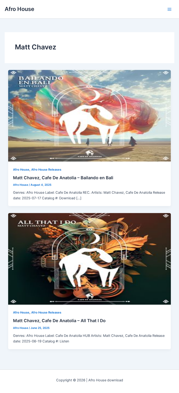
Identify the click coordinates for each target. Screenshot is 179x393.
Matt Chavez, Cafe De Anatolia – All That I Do (59, 320)
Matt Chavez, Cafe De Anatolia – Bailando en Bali (63, 177)
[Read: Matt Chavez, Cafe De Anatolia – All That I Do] (89, 258)
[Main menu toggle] (169, 9)
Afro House (19, 9)
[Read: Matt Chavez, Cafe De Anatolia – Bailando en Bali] (89, 115)
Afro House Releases (46, 169)
